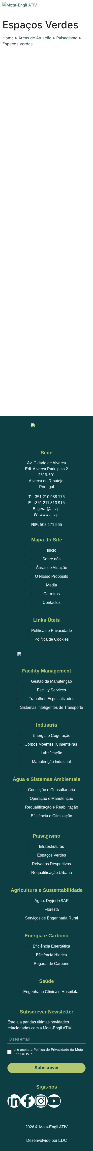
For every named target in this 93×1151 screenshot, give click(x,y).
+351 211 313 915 (49, 503)
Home (8, 37)
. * (48, 1052)
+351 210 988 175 (49, 497)
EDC (62, 1140)
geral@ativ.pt (49, 509)
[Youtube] (54, 1101)
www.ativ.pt (50, 515)
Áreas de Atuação (35, 37)
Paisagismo (67, 37)
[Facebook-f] (27, 1101)
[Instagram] (41, 1101)
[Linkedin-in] (14, 1101)
